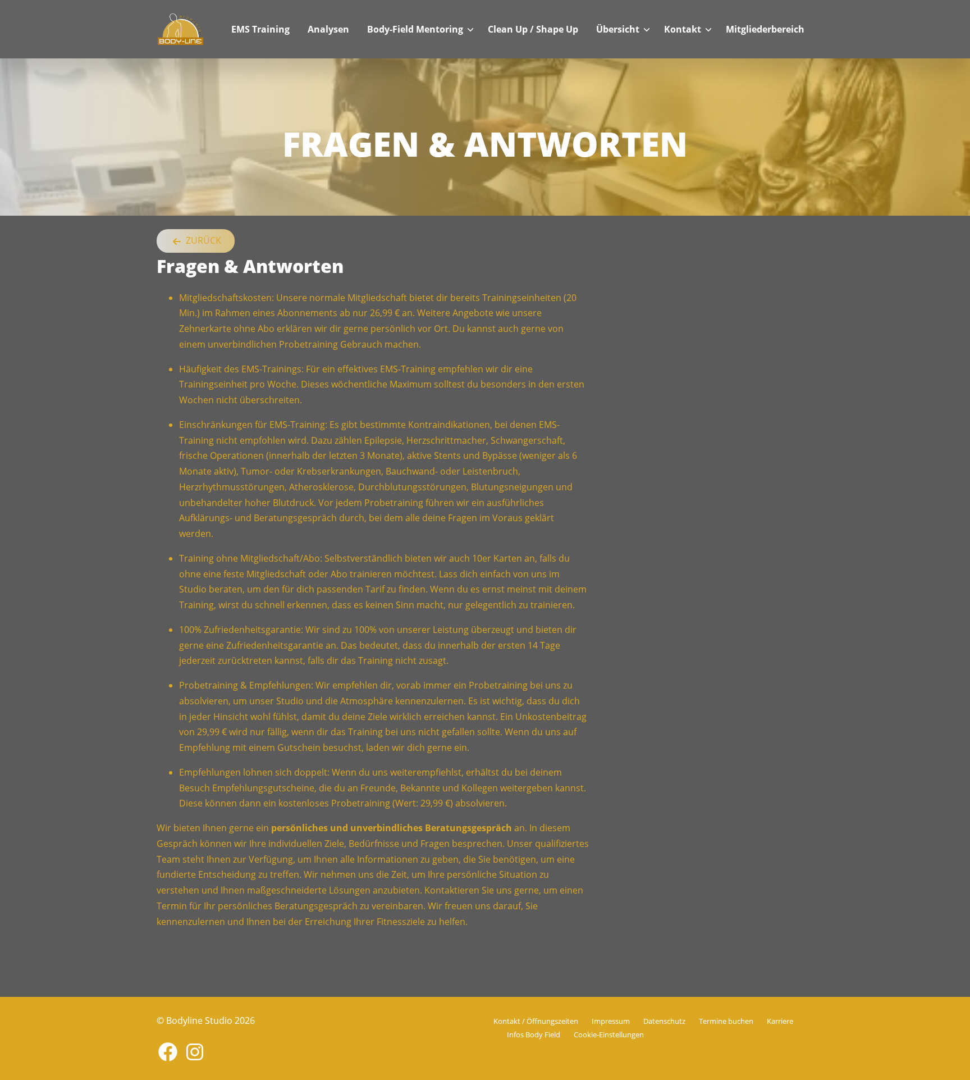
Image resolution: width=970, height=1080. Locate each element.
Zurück (202, 240)
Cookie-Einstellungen (609, 1034)
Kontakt (682, 29)
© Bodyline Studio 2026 (206, 1020)
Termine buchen (726, 1021)
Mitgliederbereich (765, 29)
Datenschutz (664, 1021)
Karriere (780, 1021)
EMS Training (260, 29)
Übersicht (617, 29)
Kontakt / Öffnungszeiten (535, 1021)
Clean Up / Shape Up (533, 29)
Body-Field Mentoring (415, 29)
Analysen (328, 29)
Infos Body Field (533, 1034)
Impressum (611, 1021)
